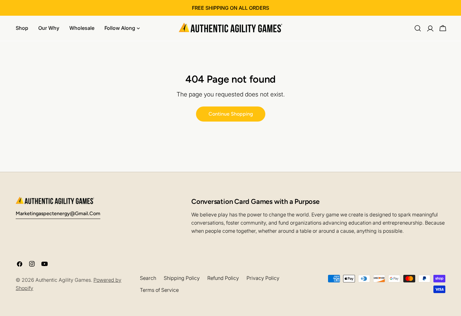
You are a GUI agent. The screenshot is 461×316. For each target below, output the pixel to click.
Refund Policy (223, 278)
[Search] (417, 28)
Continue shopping (231, 114)
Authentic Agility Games (63, 280)
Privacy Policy (262, 278)
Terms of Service (159, 290)
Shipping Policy (182, 278)
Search (148, 278)
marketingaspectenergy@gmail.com (58, 213)
